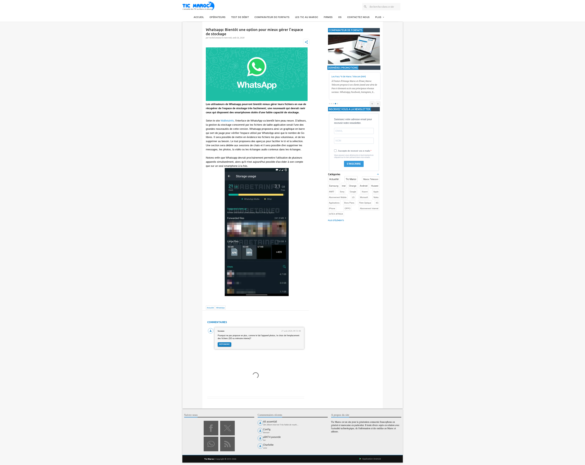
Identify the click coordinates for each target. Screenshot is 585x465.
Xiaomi (365, 191)
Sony (342, 191)
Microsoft (364, 197)
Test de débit (240, 17)
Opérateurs (217, 17)
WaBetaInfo (227, 120)
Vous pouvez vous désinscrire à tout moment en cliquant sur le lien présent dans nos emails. (354, 156)
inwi (344, 185)
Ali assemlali (270, 421)
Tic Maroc (351, 179)
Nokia (376, 197)
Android (363, 185)
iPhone (332, 208)
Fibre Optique (365, 202)
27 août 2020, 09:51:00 (291, 331)
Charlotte (268, 444)
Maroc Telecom (370, 179)
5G (377, 202)
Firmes (328, 17)
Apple (375, 191)
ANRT (331, 191)
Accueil (199, 17)
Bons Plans (349, 202)
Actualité (334, 179)
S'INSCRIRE (354, 164)
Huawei (374, 185)
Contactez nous (358, 17)
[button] (306, 42)
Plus (378, 17)
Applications (334, 202)
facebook (211, 428)
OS (340, 17)
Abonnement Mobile (337, 197)
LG (353, 197)
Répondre (224, 344)
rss (227, 444)
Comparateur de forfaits (272, 17)
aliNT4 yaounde (272, 437)
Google (353, 191)
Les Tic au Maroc (306, 17)
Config (266, 429)
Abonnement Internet (369, 208)
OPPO (347, 208)
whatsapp (211, 444)
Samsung (333, 185)
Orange (352, 185)
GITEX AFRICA (336, 213)
